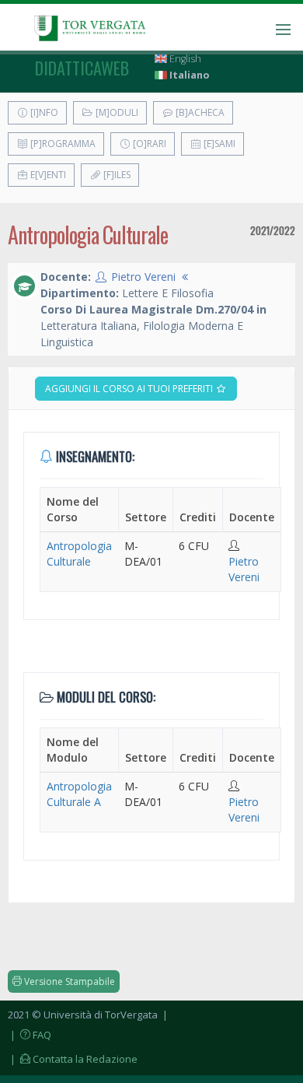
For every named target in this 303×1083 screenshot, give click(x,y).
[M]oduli (115, 112)
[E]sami (218, 143)
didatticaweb (82, 67)
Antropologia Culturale (79, 553)
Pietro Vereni (143, 276)
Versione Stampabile (68, 981)
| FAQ (29, 1035)
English (184, 58)
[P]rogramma (62, 143)
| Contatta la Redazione (73, 1059)
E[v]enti (47, 174)
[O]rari (148, 143)
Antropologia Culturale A (79, 794)
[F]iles (116, 174)
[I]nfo (43, 112)
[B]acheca (199, 112)
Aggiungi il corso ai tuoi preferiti (130, 388)
